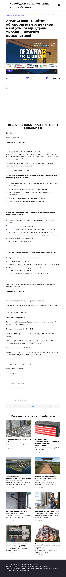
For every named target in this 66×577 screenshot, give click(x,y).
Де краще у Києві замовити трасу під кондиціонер (16, 512)
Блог (10, 70)
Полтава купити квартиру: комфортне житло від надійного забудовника (47, 546)
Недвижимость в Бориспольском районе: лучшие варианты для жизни (18, 478)
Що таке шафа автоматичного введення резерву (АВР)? (17, 545)
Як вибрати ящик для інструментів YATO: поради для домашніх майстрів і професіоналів (47, 442)
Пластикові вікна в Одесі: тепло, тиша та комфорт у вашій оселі (47, 512)
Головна (8, 14)
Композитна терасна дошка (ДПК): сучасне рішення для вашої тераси (46, 478)
